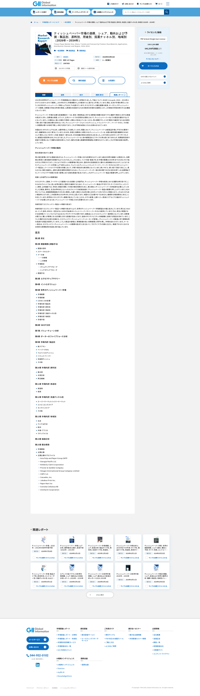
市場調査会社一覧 (64, 646)
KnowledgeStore (65, 676)
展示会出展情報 (135, 635)
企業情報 (155, 629)
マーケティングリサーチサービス (90, 640)
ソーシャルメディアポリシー (68, 688)
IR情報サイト (158, 650)
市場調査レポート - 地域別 (67, 639)
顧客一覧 (156, 642)
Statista (61, 668)
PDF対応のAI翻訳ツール (115, 639)
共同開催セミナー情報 (138, 639)
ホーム (36, 22)
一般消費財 (67, 22)
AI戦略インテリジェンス (66, 665)
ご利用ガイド (109, 629)
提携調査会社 (158, 646)
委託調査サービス (88, 635)
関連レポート (118, 95)
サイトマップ (30, 688)
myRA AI (61, 672)
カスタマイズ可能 (65, 68)
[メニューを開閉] (168, 4)
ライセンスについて (152, 59)
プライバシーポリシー (42, 688)
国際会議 (85, 665)
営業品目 (156, 639)
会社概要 (156, 635)
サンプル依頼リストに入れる (45, 558)
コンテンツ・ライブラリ (161, 654)
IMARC (65, 57)
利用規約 (55, 688)
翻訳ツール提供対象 (88, 68)
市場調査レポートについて (51, 22)
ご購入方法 (110, 642)
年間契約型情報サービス (67, 642)
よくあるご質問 (111, 646)
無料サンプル (110, 635)
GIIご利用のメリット (65, 650)
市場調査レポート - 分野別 (67, 635)
